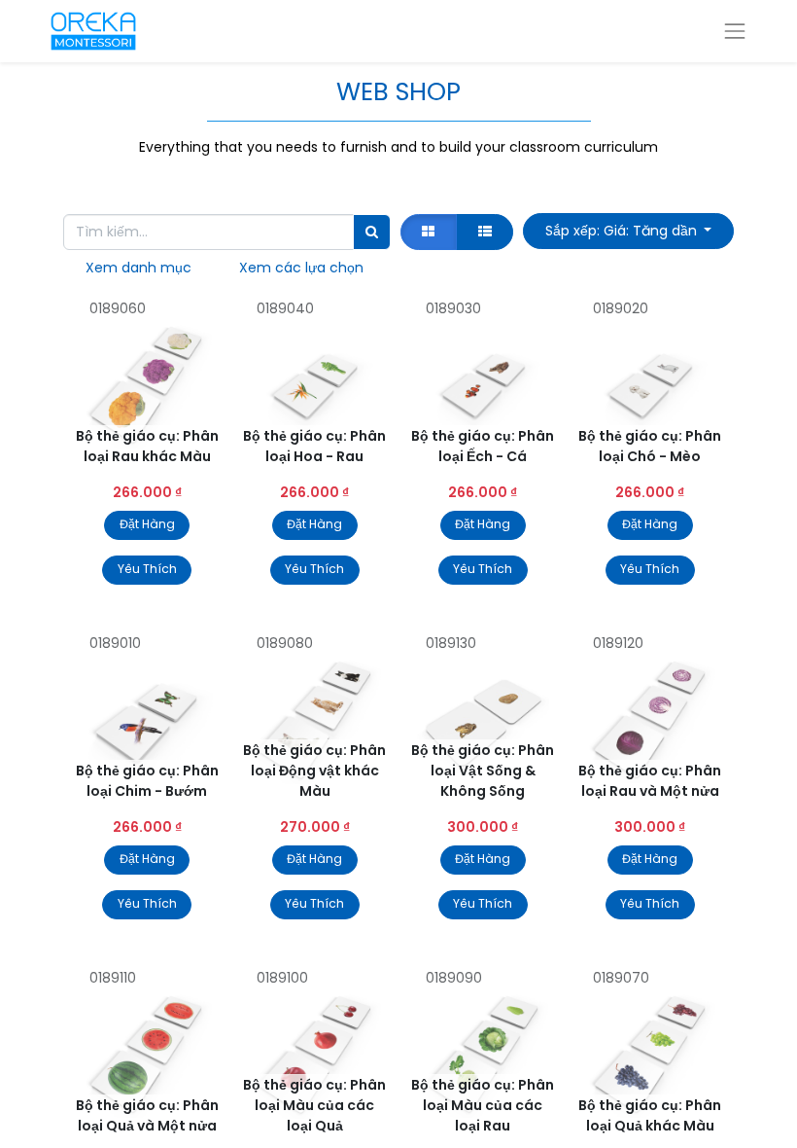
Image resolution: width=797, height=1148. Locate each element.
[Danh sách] (484, 232)
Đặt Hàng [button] (147, 524)
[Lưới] (428, 232)
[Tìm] (372, 232)
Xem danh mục (138, 267)
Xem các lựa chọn (301, 267)
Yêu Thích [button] (147, 568)
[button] (628, 231)
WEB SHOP (398, 91)
